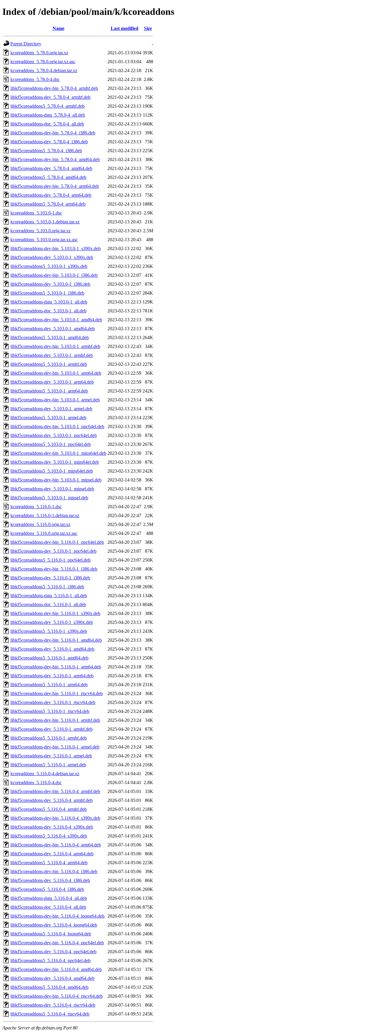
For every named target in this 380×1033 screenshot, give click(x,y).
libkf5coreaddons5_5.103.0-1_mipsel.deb (49, 497)
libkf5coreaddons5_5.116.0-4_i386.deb (47, 889)
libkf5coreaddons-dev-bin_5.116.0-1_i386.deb (53, 568)
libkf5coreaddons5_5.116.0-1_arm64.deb (49, 684)
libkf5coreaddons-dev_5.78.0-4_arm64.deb (50, 195)
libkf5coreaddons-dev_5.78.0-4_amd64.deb (51, 168)
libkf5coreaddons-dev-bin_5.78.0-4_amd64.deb (55, 159)
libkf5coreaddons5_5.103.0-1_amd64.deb (49, 337)
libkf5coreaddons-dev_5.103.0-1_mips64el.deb (54, 462)
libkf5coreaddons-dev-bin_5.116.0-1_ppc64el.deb (57, 542)
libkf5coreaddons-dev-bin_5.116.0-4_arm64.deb (55, 844)
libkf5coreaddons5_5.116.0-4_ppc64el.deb (50, 960)
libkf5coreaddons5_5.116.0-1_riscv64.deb (49, 711)
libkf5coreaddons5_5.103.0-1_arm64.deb (49, 390)
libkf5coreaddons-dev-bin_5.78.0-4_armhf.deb (54, 88)
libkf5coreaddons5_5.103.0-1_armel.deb (48, 417)
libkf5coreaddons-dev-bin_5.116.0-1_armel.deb (54, 746)
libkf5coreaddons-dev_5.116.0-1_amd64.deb (52, 648)
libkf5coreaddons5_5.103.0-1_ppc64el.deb (50, 444)
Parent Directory (25, 43)
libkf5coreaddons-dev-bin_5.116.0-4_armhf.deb (55, 791)
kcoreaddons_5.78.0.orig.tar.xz (39, 52)
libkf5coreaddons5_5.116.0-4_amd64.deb (49, 987)
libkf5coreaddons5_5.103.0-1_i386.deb (47, 292)
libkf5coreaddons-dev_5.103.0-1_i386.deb (50, 284)
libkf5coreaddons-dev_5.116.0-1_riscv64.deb (52, 702)
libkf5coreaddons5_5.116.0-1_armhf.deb (48, 737)
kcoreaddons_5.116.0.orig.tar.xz (40, 524)
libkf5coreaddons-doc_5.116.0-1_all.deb (48, 604)
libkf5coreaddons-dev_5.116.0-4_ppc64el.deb (53, 951)
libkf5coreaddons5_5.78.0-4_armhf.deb (47, 106)
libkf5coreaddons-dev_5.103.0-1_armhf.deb (51, 355)
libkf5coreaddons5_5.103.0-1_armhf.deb (48, 364)
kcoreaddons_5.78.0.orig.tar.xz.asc (42, 61)
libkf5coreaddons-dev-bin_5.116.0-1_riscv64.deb (56, 693)
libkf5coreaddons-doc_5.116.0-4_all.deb (48, 907)
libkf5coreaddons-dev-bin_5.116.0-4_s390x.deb (55, 818)
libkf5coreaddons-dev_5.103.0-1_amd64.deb (52, 328)
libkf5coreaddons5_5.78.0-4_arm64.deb (48, 203)
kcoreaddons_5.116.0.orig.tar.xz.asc (43, 533)
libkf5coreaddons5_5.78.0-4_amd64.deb (48, 177)
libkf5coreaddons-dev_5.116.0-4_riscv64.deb (52, 1004)
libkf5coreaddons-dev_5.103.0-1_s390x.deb (51, 257)
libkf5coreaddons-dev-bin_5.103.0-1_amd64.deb (56, 319)
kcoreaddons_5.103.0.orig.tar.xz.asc (44, 239)
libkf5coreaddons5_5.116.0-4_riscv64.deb (49, 1013)
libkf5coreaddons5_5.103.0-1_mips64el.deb (51, 470)
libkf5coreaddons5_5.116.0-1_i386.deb (47, 586)
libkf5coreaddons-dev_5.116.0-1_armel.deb (51, 755)
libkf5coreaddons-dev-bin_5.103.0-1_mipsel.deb (56, 479)
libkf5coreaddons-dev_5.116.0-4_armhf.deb (51, 800)
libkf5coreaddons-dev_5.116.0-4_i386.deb (50, 880)
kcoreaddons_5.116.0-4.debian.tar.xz (44, 773)
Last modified (124, 28)
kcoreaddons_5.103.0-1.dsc (36, 212)
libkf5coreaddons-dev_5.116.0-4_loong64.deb (53, 924)
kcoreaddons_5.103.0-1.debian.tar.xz (45, 221)
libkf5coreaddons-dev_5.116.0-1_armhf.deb (51, 729)
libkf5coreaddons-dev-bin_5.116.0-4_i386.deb (53, 871)
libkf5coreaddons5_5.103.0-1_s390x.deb (48, 266)
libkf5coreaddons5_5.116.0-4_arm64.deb (49, 862)
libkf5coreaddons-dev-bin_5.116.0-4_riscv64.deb (56, 996)
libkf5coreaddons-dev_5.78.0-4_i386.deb (49, 141)
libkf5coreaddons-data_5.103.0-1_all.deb (48, 301)
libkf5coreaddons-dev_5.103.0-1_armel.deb (51, 408)
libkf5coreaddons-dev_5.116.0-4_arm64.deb (52, 853)
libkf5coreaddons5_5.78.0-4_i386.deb (46, 150)
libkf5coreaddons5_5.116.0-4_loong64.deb (50, 933)
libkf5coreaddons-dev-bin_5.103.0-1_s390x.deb (55, 248)
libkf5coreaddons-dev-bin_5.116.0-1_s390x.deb (55, 613)
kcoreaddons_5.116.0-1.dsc (36, 506)
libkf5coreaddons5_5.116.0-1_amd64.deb (49, 657)
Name (58, 28)
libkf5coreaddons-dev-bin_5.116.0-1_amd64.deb (56, 640)
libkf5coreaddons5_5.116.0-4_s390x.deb (48, 835)
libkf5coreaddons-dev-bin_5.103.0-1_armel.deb (55, 399)
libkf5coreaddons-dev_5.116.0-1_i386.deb (50, 577)
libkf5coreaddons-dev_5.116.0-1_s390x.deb (51, 622)
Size (148, 28)
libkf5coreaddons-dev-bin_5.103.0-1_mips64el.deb (58, 453)
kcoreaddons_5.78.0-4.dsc (35, 79)
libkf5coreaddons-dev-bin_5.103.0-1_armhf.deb (55, 346)
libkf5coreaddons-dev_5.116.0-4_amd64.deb (52, 978)
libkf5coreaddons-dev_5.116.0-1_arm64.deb (52, 675)
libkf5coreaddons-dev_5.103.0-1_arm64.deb (52, 381)
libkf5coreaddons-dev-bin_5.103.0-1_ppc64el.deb (57, 426)
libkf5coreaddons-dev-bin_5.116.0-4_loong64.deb (57, 915)
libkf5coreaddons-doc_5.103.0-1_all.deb (48, 310)
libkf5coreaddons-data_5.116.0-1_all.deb (48, 595)
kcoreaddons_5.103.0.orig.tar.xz (40, 230)
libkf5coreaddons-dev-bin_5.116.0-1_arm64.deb (55, 666)
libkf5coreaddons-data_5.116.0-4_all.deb (48, 898)
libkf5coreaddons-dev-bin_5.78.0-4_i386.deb (52, 132)
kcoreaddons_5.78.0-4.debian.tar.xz (43, 70)
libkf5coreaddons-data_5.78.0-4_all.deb (47, 114)
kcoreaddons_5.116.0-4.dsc (36, 782)
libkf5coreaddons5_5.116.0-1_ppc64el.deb (50, 559)
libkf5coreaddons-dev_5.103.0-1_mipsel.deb (52, 488)
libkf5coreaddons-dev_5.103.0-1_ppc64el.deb (53, 435)
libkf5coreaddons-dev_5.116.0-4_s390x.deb (51, 826)
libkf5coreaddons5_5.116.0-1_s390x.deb (48, 631)
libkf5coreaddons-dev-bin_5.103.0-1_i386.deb (54, 275)
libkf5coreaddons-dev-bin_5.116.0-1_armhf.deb (55, 720)
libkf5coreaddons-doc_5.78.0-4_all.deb (47, 123)
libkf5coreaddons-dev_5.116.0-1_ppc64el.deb (53, 551)
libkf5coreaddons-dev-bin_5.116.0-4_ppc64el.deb (57, 942)
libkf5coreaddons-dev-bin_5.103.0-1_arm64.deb (55, 373)
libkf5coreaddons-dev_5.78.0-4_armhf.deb (50, 97)
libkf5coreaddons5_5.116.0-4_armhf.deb (48, 809)
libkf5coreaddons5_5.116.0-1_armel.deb (48, 764)
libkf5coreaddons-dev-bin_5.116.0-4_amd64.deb (56, 969)
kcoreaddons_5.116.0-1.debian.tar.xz (44, 515)
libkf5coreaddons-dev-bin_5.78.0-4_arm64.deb (54, 186)
